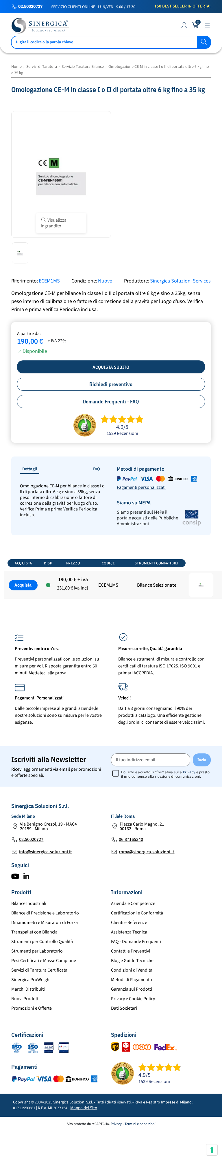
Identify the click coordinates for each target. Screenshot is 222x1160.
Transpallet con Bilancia (34, 932)
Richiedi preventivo (110, 384)
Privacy (189, 772)
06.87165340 (131, 839)
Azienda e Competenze (133, 903)
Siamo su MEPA (134, 502)
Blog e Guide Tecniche (132, 960)
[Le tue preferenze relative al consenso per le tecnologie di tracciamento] (211, 1149)
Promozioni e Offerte (31, 1008)
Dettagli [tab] (29, 469)
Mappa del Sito (83, 1108)
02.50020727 (30, 6)
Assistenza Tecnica (129, 932)
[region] (111, 582)
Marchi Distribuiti (28, 989)
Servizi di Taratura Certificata (39, 970)
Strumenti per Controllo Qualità (42, 941)
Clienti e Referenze (129, 922)
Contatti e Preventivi (130, 951)
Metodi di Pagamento (131, 979)
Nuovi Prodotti (25, 999)
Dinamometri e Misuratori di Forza (44, 922)
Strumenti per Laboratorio (37, 951)
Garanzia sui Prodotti (131, 989)
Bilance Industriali (28, 903)
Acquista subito (110, 367)
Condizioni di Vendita (131, 970)
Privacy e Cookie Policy (133, 999)
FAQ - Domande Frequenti (136, 941)
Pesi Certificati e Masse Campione (43, 960)
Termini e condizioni (140, 1124)
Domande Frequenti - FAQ (111, 401)
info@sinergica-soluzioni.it (45, 852)
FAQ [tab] (96, 469)
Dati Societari (124, 1008)
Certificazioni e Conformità (137, 913)
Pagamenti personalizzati (141, 487)
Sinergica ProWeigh (30, 979)
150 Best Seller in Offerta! (182, 6)
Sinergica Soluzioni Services (180, 281)
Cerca (203, 42)
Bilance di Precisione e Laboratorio (45, 913)
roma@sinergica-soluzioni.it (146, 852)
